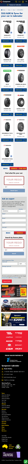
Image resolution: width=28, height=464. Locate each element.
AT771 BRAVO (20, 59)
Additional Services (6, 420)
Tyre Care (4, 400)
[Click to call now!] (16, 1)
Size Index (4, 435)
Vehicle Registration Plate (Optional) (8, 261)
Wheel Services (5, 418)
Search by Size (5, 397)
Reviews (4, 431)
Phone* (4, 218)
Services (4, 409)
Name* (4, 214)
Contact (4, 423)
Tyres (3, 393)
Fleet (3, 427)
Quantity (21, 209)
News (3, 429)
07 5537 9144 (8, 374)
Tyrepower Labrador (15, 5)
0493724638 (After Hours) (10, 377)
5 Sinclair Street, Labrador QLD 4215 (14, 371)
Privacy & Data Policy (10, 460)
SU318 (7, 84)
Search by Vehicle (6, 395)
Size (3, 209)
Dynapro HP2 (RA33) (21, 84)
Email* (3, 223)
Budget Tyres (5, 439)
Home (3, 10)
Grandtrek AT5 (7, 59)
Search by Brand (5, 398)
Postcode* (4, 227)
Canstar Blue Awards (6, 437)
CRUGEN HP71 (7, 35)
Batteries (4, 411)
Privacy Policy (5, 277)
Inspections (4, 413)
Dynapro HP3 (7, 108)
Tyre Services (5, 416)
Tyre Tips (4, 402)
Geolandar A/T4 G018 (21, 134)
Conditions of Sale (18, 460)
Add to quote (6, 41)
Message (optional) (6, 266)
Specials (4, 421)
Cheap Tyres (4, 441)
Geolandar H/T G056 (7, 159)
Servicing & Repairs (6, 414)
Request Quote (6, 281)
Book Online (5, 425)
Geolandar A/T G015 (7, 133)
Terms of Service (14, 277)
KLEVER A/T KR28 (21, 108)
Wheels (4, 404)
